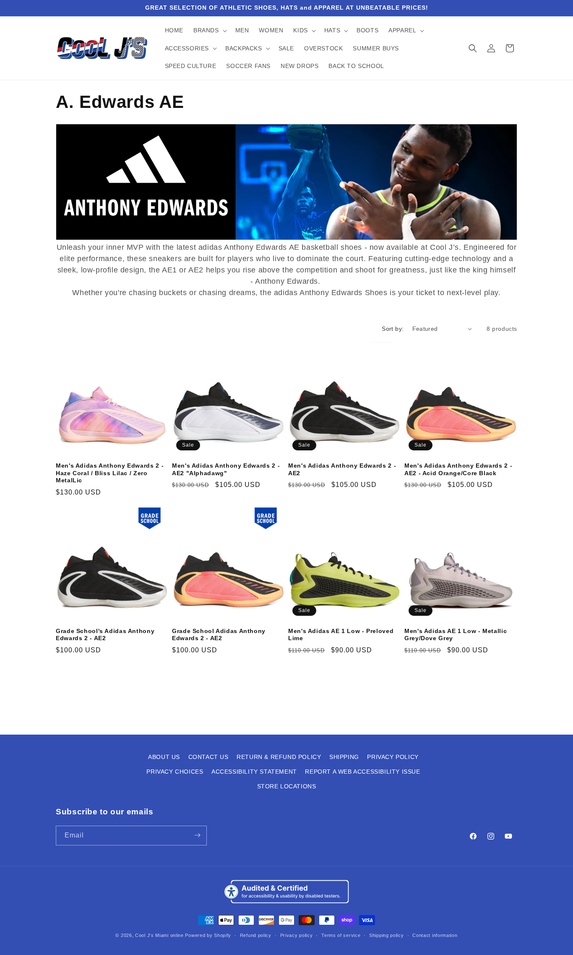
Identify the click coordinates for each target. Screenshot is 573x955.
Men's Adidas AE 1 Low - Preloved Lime (340, 635)
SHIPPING (344, 757)
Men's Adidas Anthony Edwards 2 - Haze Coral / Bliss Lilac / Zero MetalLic (110, 473)
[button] (209, 30)
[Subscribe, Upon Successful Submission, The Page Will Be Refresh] (197, 835)
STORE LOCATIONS (286, 786)
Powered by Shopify (208, 935)
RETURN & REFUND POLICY (279, 757)
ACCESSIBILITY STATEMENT (254, 771)
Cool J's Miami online (159, 935)
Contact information (434, 935)
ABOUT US (164, 757)
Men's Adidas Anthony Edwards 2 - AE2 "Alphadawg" (226, 469)
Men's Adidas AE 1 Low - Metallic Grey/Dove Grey (455, 635)
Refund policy (255, 935)
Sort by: (393, 328)
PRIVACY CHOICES (174, 771)
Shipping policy (386, 935)
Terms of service (340, 935)
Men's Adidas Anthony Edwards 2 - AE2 (342, 469)
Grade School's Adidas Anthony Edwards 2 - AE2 (105, 635)
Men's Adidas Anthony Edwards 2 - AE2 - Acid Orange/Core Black (458, 469)
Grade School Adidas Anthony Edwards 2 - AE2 (219, 635)
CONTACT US (208, 757)
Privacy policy (296, 935)
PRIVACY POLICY (392, 757)
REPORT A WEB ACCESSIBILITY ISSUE (362, 771)
